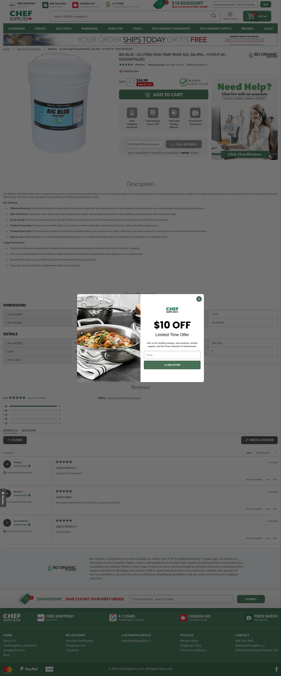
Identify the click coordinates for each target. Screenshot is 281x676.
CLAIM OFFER (172, 365)
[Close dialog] (199, 299)
